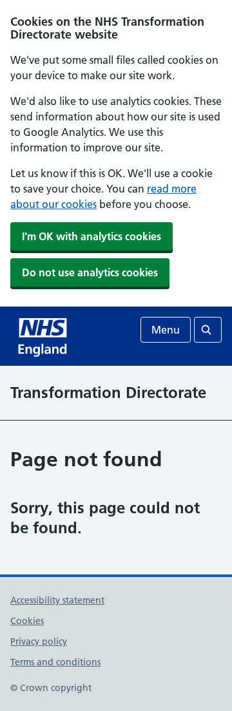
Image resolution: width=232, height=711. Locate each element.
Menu (165, 329)
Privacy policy (38, 641)
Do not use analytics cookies (90, 272)
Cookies (27, 621)
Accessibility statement (57, 600)
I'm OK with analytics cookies (91, 236)
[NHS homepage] (43, 336)
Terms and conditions (55, 662)
